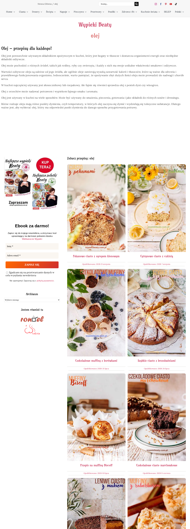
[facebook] (161, 4)
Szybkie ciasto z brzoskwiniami (157, 360)
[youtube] (171, 4)
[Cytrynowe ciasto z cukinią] (157, 166)
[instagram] (156, 4)
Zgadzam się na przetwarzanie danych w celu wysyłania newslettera (30, 274)
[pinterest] (166, 4)
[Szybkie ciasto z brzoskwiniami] (157, 270)
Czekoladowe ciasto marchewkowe (156, 465)
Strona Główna (45, 4)
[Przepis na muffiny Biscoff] (96, 375)
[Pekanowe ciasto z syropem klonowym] (96, 166)
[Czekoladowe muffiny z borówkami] (96, 270)
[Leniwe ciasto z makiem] (96, 479)
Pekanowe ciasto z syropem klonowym (96, 256)
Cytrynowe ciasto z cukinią (156, 256)
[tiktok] (176, 4)
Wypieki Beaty (95, 24)
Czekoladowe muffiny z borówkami (96, 360)
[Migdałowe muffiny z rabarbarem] (157, 479)
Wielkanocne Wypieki (32, 239)
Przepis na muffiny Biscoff (96, 465)
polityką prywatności (45, 281)
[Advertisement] (87, 134)
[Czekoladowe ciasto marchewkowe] (157, 375)
